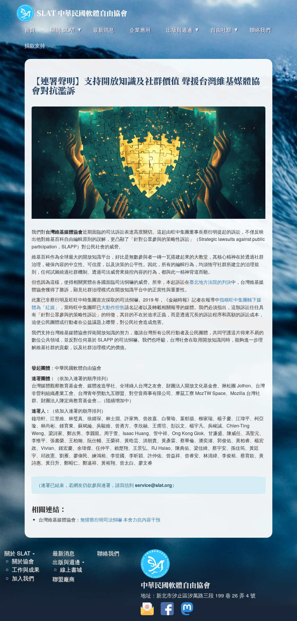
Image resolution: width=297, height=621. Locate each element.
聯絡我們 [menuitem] (260, 29)
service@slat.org (153, 485)
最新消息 (63, 553)
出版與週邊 (67, 562)
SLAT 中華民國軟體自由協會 (82, 13)
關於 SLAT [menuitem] (59, 31)
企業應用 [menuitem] (140, 29)
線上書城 (71, 569)
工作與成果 (25, 569)
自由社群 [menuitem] (217, 31)
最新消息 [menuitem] (103, 29)
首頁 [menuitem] (29, 29)
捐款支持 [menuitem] (34, 45)
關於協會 (23, 561)
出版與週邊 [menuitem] (175, 31)
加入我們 (23, 578)
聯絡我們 (108, 553)
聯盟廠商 (63, 579)
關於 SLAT (18, 553)
